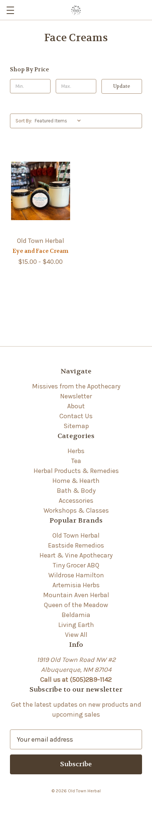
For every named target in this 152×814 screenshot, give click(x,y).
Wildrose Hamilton (76, 575)
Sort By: (23, 120)
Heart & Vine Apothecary (76, 555)
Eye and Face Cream (41, 251)
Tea (76, 461)
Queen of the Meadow (76, 605)
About (76, 406)
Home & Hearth (76, 481)
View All (76, 635)
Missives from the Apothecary (76, 386)
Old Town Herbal (76, 535)
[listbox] (60, 121)
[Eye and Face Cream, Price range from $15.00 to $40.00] (40, 191)
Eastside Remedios (76, 545)
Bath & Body (76, 491)
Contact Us (76, 416)
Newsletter (76, 396)
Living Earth (76, 625)
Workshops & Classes (76, 510)
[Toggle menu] (10, 10)
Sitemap (76, 426)
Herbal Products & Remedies (76, 471)
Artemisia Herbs (76, 585)
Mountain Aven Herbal (76, 595)
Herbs (76, 451)
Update (121, 86)
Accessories (76, 500)
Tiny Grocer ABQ (76, 565)
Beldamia (76, 615)
